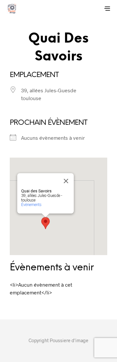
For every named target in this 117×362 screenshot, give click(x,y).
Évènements (31, 204)
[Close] (66, 181)
